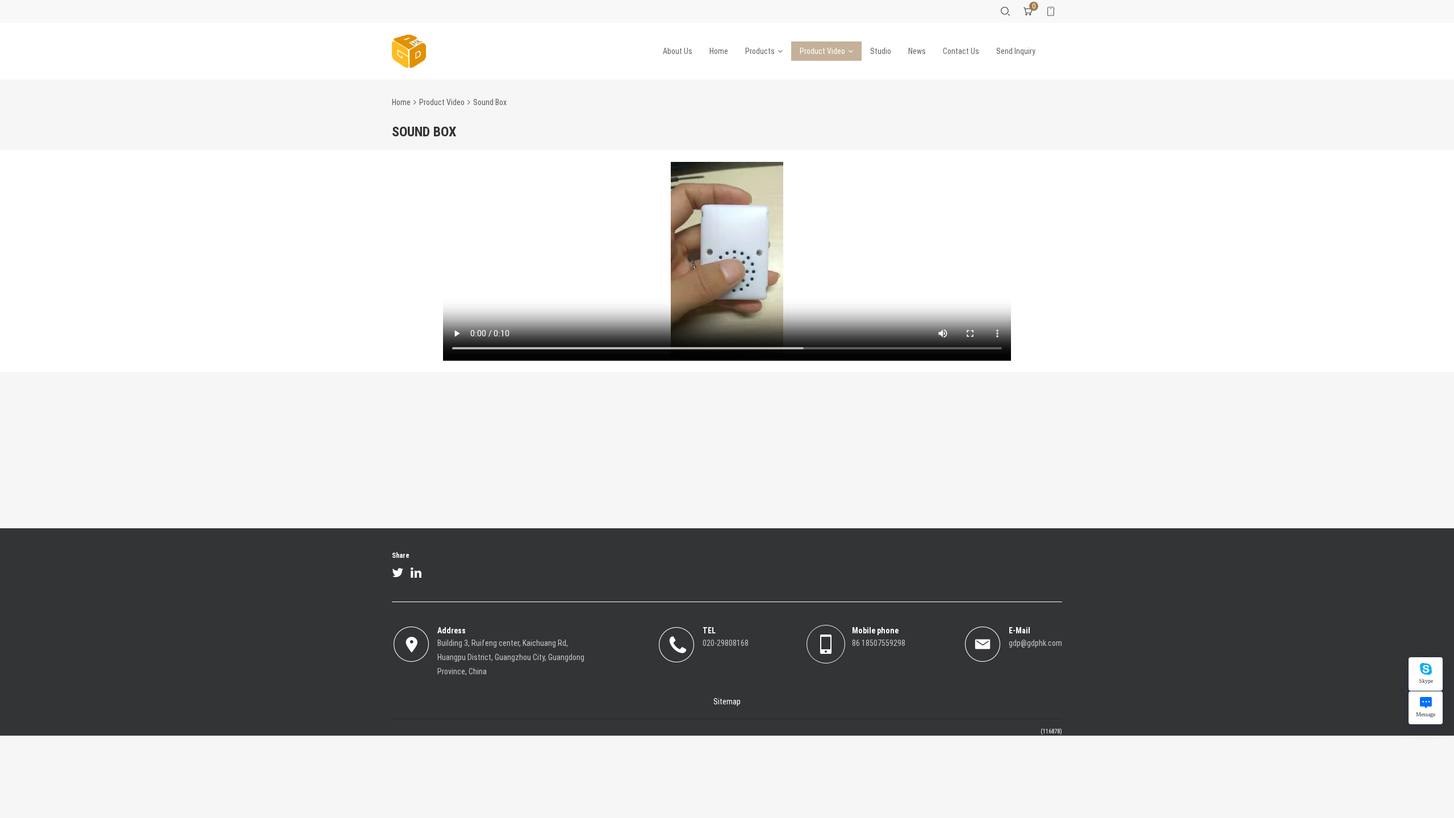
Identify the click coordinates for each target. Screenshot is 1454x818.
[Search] (1005, 11)
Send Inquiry (1015, 51)
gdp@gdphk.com (1035, 643)
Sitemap (727, 701)
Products (760, 51)
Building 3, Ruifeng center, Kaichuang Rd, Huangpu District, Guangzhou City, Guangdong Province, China (510, 657)
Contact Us (961, 51)
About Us (677, 51)
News (917, 51)
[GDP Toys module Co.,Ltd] (409, 51)
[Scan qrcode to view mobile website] (1050, 11)
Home (718, 51)
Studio (880, 51)
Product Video (822, 51)
